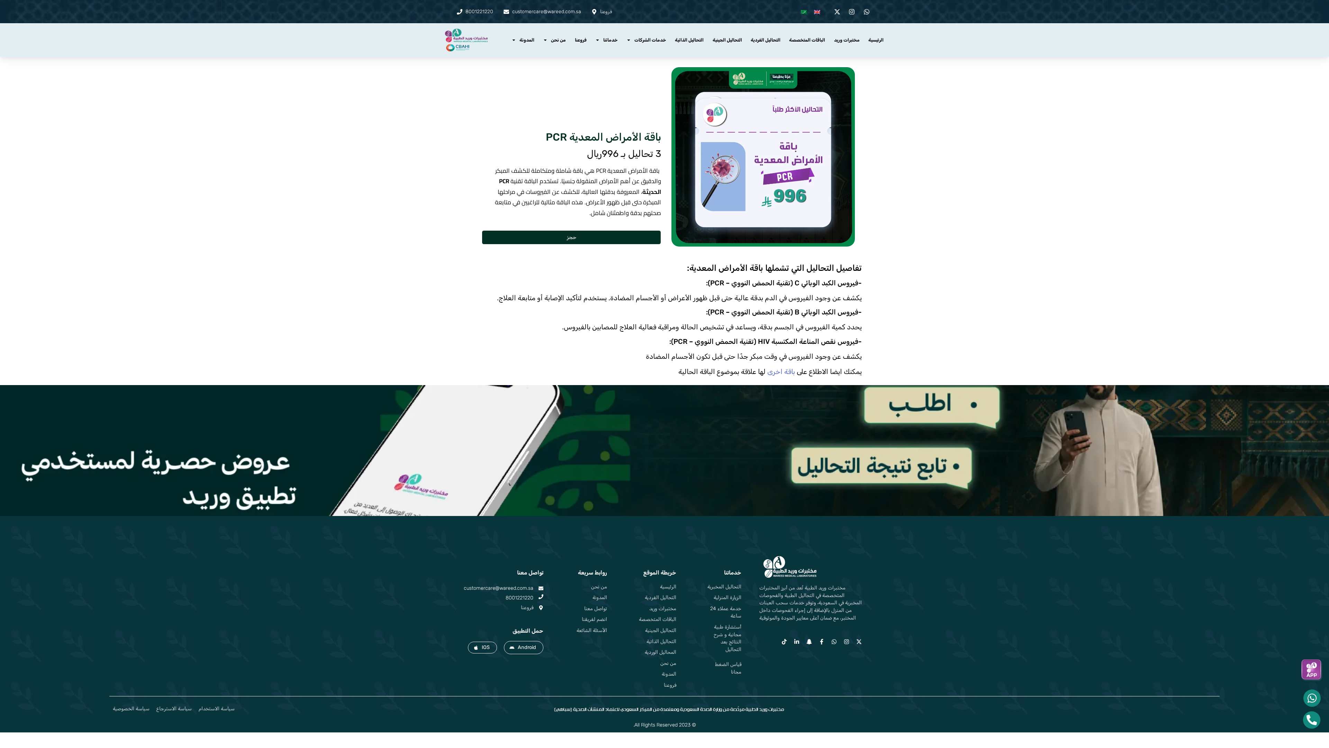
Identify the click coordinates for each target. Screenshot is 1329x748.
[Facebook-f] (821, 641)
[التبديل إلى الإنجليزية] (817, 11)
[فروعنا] (541, 607)
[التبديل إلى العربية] (804, 11)
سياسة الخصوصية (131, 709)
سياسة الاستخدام (217, 709)
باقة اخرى (781, 371)
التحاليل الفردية (765, 40)
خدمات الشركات (650, 40)
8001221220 (519, 598)
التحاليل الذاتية (689, 40)
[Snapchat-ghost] (809, 641)
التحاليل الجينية (727, 40)
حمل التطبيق (528, 630)
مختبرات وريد (847, 40)
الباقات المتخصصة (807, 40)
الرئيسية (876, 40)
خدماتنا (610, 40)
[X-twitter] (859, 641)
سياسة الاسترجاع (174, 709)
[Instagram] (846, 641)
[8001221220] (541, 596)
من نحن (558, 40)
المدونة (526, 40)
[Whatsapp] (834, 641)
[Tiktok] (784, 641)
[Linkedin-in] (796, 641)
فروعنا (581, 40)
